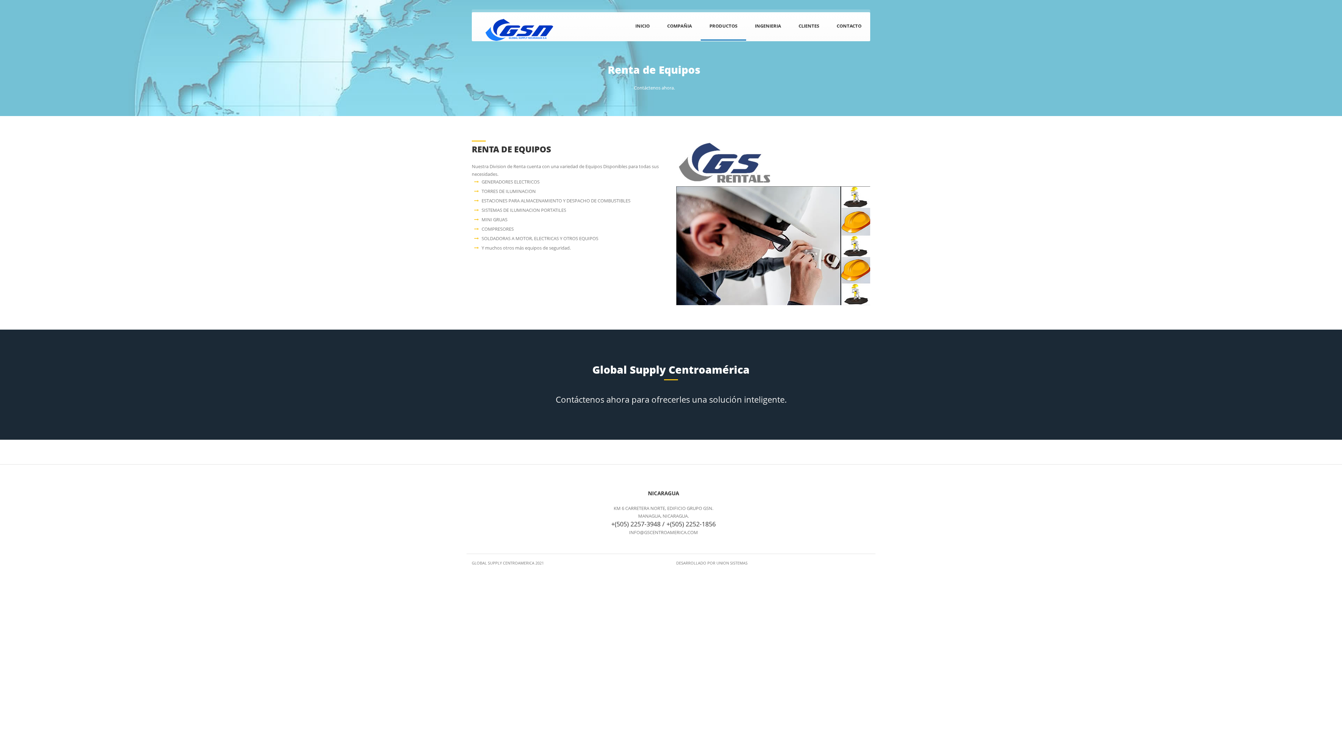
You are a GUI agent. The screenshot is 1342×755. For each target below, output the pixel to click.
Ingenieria (768, 26)
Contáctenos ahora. (654, 88)
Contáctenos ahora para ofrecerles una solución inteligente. (671, 399)
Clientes (809, 26)
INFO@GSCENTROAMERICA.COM (663, 532)
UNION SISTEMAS (732, 563)
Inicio (642, 26)
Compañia (679, 26)
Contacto (849, 26)
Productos (723, 26)
